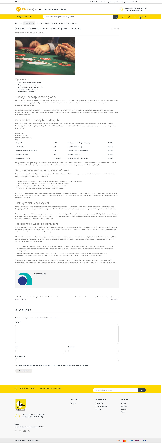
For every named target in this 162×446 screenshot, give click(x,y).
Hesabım (144, 2)
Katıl (142, 390)
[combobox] (78, 17)
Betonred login (27, 103)
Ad (16, 347)
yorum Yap (115, 28)
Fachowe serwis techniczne (26, 91)
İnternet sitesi (20, 356)
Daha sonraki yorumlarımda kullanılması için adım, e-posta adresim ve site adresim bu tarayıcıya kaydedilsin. (54, 365)
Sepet (122, 412)
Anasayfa (73, 403)
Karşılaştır (98, 409)
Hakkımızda (99, 403)
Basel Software (21, 440)
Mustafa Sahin (42, 32)
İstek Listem (124, 406)
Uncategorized (29, 23)
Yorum (18, 322)
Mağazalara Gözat (131, 2)
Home (17, 23)
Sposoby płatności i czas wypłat (28, 89)
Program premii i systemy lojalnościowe (30, 87)
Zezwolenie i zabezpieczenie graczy (29, 82)
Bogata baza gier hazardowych (28, 85)
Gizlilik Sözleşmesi (101, 406)
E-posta (71, 347)
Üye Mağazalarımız (115, 2)
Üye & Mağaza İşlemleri (98, 2)
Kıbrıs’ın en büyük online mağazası (25, 2)
